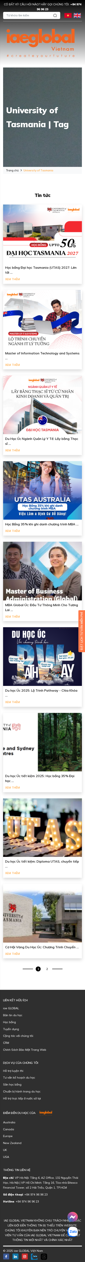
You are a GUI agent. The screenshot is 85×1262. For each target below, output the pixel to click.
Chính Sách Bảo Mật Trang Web (24, 1050)
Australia (9, 1122)
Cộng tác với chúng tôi (18, 1036)
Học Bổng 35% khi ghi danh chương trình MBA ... (42, 524)
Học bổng (9, 1022)
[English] (77, 15)
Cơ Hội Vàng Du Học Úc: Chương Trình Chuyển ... (42, 947)
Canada (8, 1129)
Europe (8, 1136)
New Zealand (12, 1143)
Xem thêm (12, 279)
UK (5, 1150)
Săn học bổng (12, 1084)
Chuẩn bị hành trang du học (21, 1091)
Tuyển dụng (11, 1029)
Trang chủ (12, 170)
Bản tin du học (12, 1015)
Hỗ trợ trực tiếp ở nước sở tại (22, 1098)
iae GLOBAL (11, 1008)
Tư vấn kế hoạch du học (19, 1077)
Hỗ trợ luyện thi (13, 1071)
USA (6, 1157)
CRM (6, 1043)
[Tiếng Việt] (68, 15)
